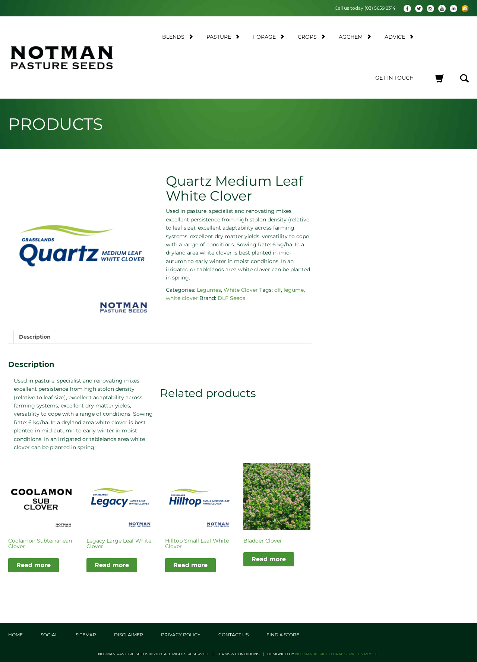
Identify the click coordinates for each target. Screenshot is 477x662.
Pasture (218, 36)
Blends (173, 36)
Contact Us (233, 634)
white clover (182, 298)
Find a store (282, 634)
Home (15, 634)
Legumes (209, 290)
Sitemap (86, 634)
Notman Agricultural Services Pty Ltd (337, 654)
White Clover (241, 290)
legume (294, 290)
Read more (33, 565)
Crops (307, 36)
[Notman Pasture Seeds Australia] (62, 57)
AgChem (351, 36)
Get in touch (394, 77)
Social (49, 634)
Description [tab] (35, 336)
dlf (277, 290)
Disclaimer (128, 634)
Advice (395, 36)
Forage (264, 36)
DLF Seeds (231, 298)
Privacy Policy (180, 634)
